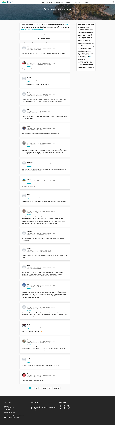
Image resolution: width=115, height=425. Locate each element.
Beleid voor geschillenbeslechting (11, 417)
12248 (44, 388)
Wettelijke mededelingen (9, 412)
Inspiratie (86, 2)
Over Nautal (6, 406)
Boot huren (41, 2)
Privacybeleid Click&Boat (9, 407)
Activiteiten (49, 2)
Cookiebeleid (7, 409)
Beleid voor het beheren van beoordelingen (14, 418)
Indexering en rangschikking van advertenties (14, 415)
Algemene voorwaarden (9, 411)
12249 (50, 388)
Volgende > (56, 388)
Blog (5, 414)
